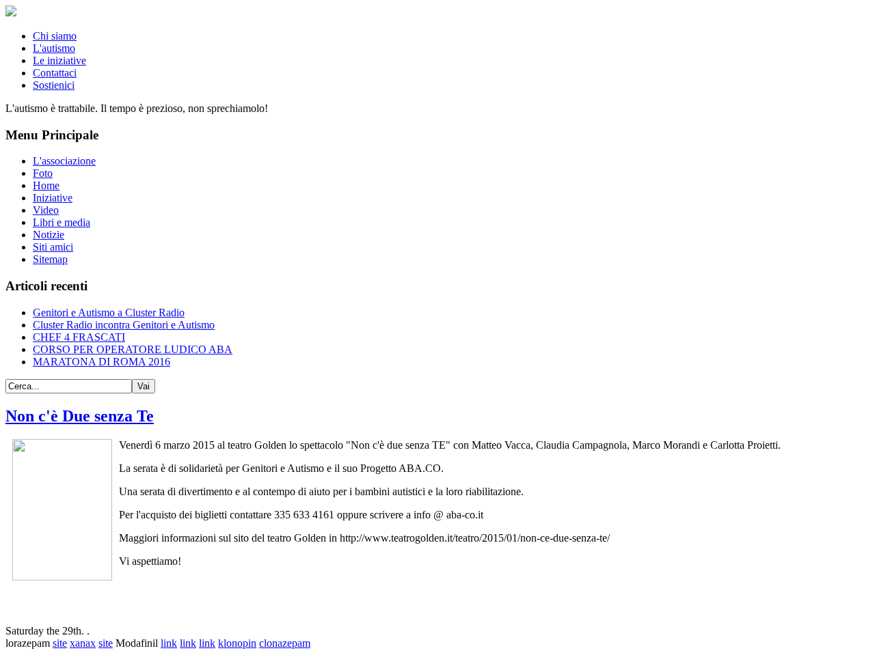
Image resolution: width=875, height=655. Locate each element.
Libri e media (61, 222)
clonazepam (284, 643)
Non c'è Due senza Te (79, 416)
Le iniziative (59, 60)
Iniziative (52, 198)
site (60, 643)
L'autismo (54, 48)
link (169, 643)
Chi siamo (55, 36)
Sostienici (54, 85)
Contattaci (55, 73)
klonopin (237, 643)
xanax (83, 643)
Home (46, 185)
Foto (43, 173)
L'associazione (64, 161)
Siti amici (53, 247)
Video (46, 210)
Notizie (48, 234)
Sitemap (50, 259)
